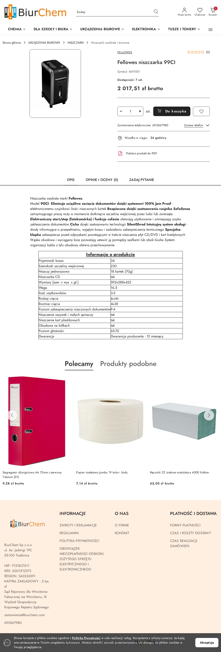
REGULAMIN (69, 533)
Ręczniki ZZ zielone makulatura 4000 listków (105, 472)
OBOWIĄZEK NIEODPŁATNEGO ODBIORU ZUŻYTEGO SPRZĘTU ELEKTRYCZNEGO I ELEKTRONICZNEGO (82, 559)
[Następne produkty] (209, 415)
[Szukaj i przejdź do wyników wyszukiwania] (156, 12)
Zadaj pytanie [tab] (141, 179)
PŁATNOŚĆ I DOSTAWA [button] (193, 513)
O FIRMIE (122, 525)
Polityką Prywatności (86, 638)
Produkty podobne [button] (128, 364)
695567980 (13, 622)
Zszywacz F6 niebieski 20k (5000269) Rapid (180, 472)
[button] (102, 29)
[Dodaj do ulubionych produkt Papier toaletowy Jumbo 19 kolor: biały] (66, 380)
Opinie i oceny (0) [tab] (102, 179)
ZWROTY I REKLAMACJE (78, 525)
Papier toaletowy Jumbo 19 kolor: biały (28, 472)
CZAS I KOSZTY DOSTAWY (190, 533)
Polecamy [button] (79, 364)
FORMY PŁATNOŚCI (185, 525)
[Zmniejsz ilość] (121, 111)
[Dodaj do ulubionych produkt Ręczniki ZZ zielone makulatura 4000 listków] (140, 380)
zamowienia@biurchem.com (24, 614)
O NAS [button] (122, 513)
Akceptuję (207, 642)
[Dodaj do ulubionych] (201, 111)
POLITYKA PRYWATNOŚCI (79, 540)
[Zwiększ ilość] (140, 111)
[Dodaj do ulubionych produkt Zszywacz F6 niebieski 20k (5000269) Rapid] (213, 380)
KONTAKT (122, 533)
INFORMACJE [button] (73, 513)
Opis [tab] (71, 179)
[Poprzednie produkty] (12, 415)
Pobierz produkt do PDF (141, 153)
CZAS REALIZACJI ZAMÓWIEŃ (183, 543)
